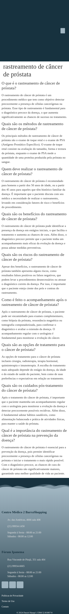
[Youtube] (20, 584)
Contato (5, 606)
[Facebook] (12, 584)
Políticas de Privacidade (12, 595)
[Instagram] (5, 584)
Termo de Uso (8, 601)
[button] (62, 30)
